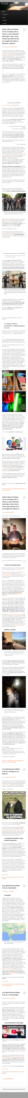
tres (7, 784)
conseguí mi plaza (17, 625)
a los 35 (24, 561)
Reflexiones (17, 488)
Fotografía (4, 20)
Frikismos (9, 488)
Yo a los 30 (21, 877)
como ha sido (13, 829)
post (8, 784)
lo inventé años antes (6, 155)
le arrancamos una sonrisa (8, 234)
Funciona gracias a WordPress (18, 1089)
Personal (12, 488)
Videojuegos (22, 984)
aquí (7, 1002)
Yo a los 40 (9, 762)
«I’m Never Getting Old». (7, 105)
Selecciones (4, 14)
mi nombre (8, 670)
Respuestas (9, 985)
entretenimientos (5, 469)
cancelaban (4, 600)
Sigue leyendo (5, 874)
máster (15, 621)
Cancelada (23, 911)
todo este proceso (19, 829)
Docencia (13, 760)
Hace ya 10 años (7, 220)
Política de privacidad (7, 1089)
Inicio (3, 11)
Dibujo (3, 17)
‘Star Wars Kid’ (20, 154)
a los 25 (23, 560)
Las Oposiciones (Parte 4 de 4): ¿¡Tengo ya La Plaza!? (11, 771)
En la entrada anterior (6, 54)
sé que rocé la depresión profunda (15, 614)
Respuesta (8, 490)
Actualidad (9, 760)
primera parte (19, 1051)
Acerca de (4, 23)
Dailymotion (16, 75)
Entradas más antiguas (7, 1078)
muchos (6, 74)
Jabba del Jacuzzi (12, 973)
